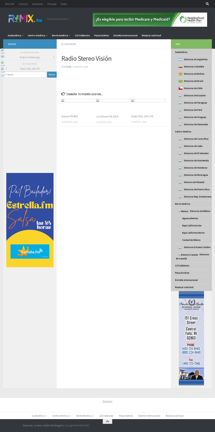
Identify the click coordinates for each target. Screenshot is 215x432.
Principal (52, 3)
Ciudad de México (191, 239)
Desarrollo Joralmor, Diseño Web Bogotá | (43, 425)
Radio (64, 3)
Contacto (23, 3)
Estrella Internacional (125, 35)
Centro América (36, 35)
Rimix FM (9, 3)
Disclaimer (37, 3)
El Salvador (68, 44)
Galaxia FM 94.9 (69, 116)
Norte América (60, 35)
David (68, 66)
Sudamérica (14, 35)
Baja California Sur (192, 225)
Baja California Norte (193, 232)
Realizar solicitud (151, 35)
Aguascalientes (190, 218)
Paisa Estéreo (101, 35)
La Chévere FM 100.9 (107, 116)
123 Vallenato (82, 35)
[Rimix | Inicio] (25, 19)
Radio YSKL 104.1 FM (142, 116)
